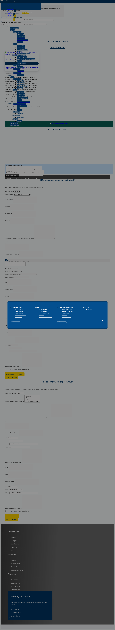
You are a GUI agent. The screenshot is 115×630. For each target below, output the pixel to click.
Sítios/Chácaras (66, 317)
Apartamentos (17, 307)
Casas (37, 307)
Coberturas (18, 317)
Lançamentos (61, 321)
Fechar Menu (103, 320)
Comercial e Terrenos (66, 307)
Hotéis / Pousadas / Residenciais (67, 312)
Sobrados (41, 315)
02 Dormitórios (19, 311)
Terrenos (64, 315)
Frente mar (85, 307)
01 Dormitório (19, 309)
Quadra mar (16, 321)
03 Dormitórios (19, 313)
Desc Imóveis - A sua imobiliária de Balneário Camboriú (10, 9)
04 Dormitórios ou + (20, 315)
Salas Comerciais (67, 309)
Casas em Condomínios (45, 317)
